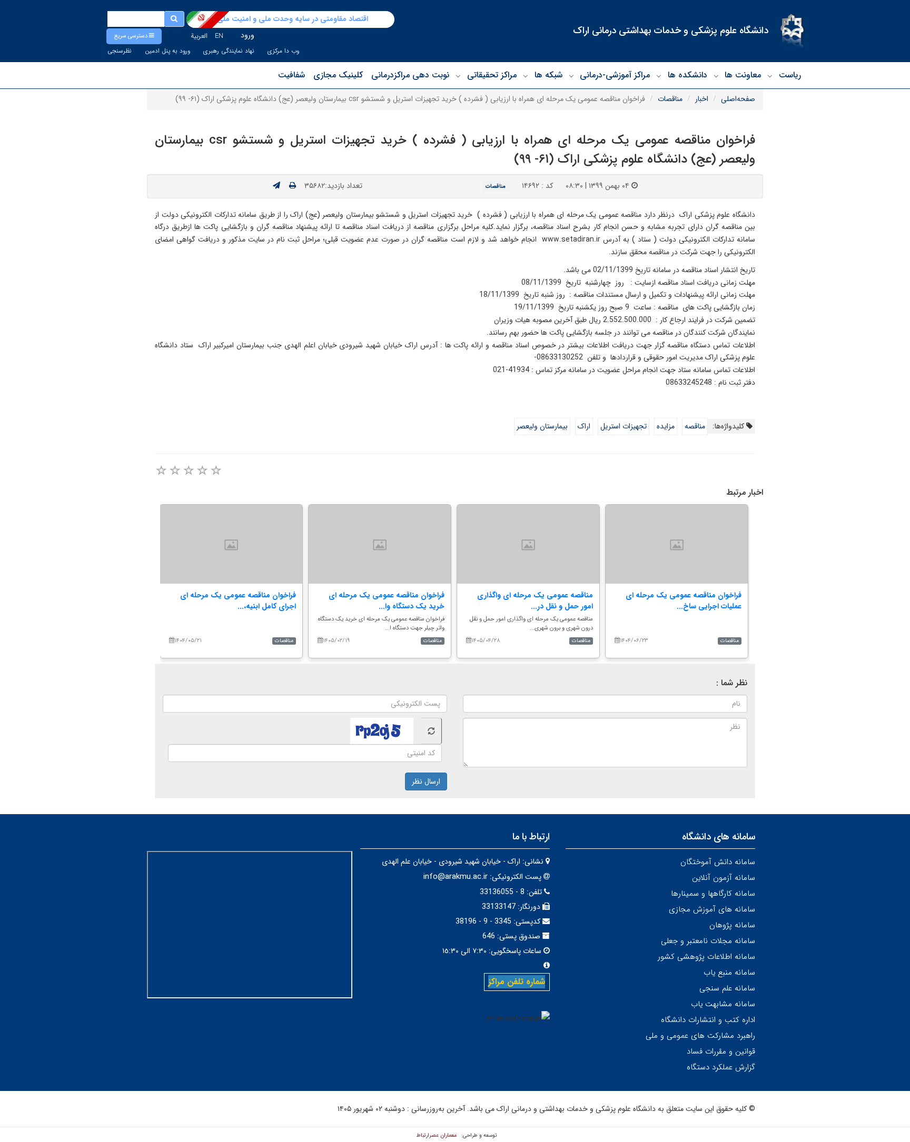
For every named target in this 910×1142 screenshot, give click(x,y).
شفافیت (291, 75)
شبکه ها (548, 75)
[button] (134, 36)
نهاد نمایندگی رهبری (228, 51)
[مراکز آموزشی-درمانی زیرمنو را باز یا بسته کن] (571, 75)
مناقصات (670, 99)
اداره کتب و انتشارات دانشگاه (708, 1020)
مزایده (666, 426)
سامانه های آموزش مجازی (712, 909)
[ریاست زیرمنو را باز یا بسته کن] (770, 75)
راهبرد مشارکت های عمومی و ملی (700, 1035)
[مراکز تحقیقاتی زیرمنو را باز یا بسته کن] (458, 75)
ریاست (790, 75)
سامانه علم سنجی (727, 988)
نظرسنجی (119, 51)
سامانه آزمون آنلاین (723, 877)
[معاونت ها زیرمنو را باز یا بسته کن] (716, 75)
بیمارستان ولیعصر (542, 426)
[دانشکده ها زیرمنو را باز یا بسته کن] (659, 75)
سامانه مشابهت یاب (723, 1004)
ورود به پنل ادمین (167, 51)
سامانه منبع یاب (729, 972)
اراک (584, 426)
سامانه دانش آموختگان (717, 862)
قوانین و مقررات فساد (721, 1051)
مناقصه (695, 426)
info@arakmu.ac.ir (455, 876)
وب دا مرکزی (283, 51)
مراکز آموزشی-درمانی (615, 75)
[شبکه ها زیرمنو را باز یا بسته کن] (525, 75)
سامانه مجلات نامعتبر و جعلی (708, 941)
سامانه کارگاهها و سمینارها (713, 893)
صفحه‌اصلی (738, 99)
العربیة (199, 36)
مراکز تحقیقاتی (492, 75)
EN (219, 36)
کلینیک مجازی (338, 75)
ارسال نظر (426, 781)
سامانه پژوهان (732, 925)
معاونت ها (743, 75)
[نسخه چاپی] (292, 186)
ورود (247, 35)
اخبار (701, 99)
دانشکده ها (687, 75)
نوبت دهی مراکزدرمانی (410, 75)
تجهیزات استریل (623, 426)
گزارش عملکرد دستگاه (721, 1067)
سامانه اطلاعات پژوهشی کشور (706, 956)
